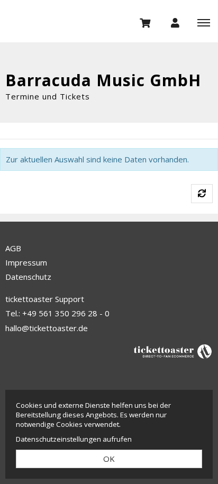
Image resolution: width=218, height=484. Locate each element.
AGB (13, 248)
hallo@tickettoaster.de (46, 328)
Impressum (26, 262)
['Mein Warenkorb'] (145, 22)
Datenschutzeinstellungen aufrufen (74, 439)
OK (109, 458)
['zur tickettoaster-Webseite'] (173, 350)
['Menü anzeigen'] (203, 22)
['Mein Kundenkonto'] (175, 22)
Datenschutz (28, 276)
